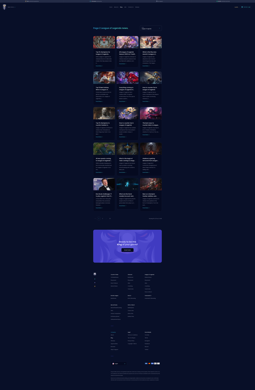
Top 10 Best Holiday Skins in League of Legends (102, 89)
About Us (116, 7)
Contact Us (130, 7)
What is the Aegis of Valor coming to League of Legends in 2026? (127, 160)
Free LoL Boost (148, 292)
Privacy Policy (131, 340)
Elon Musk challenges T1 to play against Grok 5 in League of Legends (104, 195)
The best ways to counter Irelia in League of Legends (150, 124)
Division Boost (148, 277)
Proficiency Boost (115, 316)
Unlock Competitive (116, 313)
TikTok (146, 338)
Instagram (147, 340)
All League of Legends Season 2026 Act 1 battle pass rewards (127, 53)
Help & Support (114, 349)
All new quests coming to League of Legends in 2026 (104, 160)
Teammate (130, 289)
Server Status (114, 286)
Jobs (125, 7)
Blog (121, 7)
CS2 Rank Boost (114, 277)
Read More (99, 66)
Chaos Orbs (131, 310)
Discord (146, 346)
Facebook (147, 343)
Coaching (130, 286)
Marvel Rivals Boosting (116, 307)
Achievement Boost (116, 319)
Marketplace (131, 307)
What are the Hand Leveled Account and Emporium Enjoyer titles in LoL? (127, 195)
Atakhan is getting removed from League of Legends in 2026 (151, 160)
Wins (129, 283)
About (112, 335)
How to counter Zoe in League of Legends (126, 124)
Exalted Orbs (131, 316)
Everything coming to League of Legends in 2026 (126, 89)
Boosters (113, 346)
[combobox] (151, 29)
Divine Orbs (130, 313)
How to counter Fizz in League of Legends (150, 89)
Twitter (146, 349)
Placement (113, 280)
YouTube (147, 335)
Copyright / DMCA (132, 343)
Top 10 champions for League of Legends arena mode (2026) (103, 53)
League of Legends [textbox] (146, 29)
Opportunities (114, 343)
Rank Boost (130, 277)
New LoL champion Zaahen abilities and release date (149, 195)
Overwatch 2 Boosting (150, 298)
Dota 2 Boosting (132, 298)
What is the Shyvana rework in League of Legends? (149, 53)
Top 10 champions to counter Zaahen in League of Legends (103, 124)
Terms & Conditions (133, 335)
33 (109, 218)
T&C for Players (131, 338)
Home (111, 7)
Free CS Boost (114, 283)
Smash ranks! (127, 250)
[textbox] (119, 364)
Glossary (137, 7)
